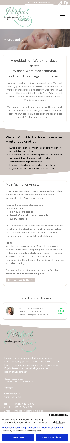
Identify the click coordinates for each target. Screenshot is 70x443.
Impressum (9, 381)
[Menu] (62, 17)
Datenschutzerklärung (24, 381)
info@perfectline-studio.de (39, 315)
